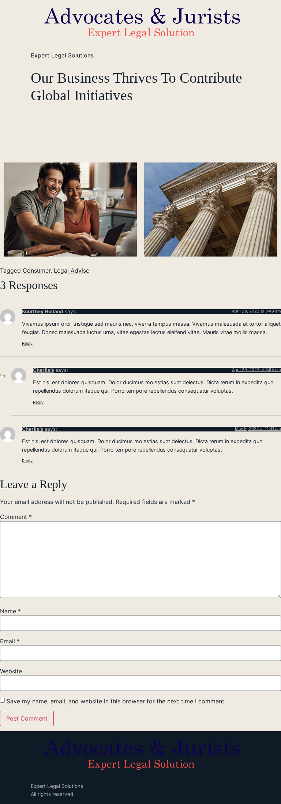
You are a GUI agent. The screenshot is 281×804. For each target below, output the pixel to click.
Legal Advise (71, 270)
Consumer (36, 270)
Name (10, 611)
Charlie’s (43, 370)
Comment (16, 517)
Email (10, 641)
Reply (27, 343)
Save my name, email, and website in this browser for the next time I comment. (116, 701)
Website (11, 671)
